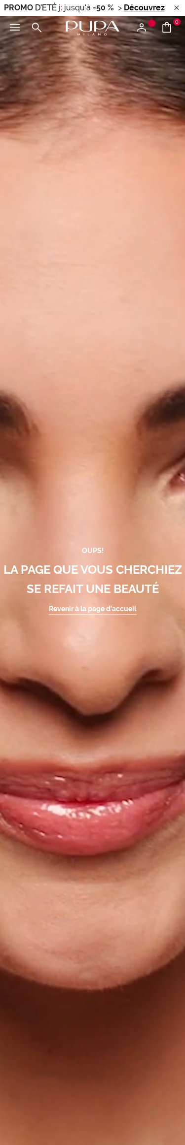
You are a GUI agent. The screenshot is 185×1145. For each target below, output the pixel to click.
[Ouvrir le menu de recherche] (36, 28)
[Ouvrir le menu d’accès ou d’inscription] (145, 28)
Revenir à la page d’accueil (92, 608)
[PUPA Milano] (93, 27)
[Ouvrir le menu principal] (15, 28)
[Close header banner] (176, 8)
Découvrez (144, 7)
